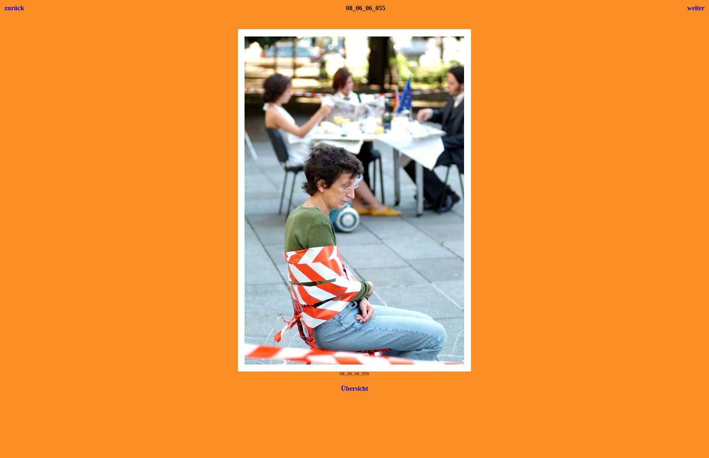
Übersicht (354, 388)
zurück (14, 8)
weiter (695, 8)
